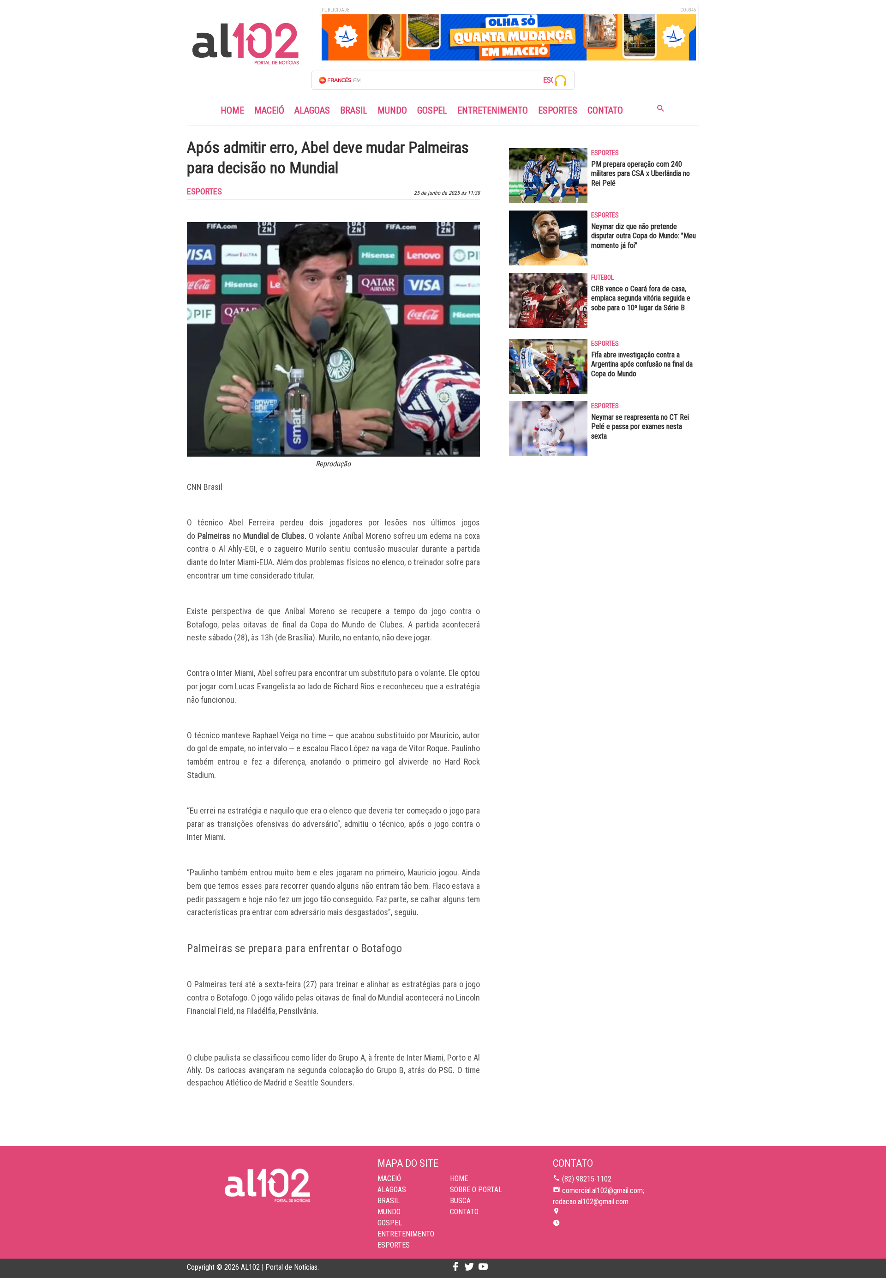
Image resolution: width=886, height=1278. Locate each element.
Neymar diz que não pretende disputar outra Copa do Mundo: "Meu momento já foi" (643, 236)
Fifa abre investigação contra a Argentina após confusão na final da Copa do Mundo (642, 364)
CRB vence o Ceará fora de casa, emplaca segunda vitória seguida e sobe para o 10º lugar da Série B (640, 298)
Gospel (432, 110)
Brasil (353, 110)
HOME (459, 1178)
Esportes (557, 110)
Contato (605, 110)
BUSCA (460, 1200)
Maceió (269, 110)
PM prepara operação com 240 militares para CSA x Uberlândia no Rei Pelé (640, 174)
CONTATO (464, 1211)
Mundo (392, 110)
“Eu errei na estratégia (224, 810)
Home (232, 110)
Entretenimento (492, 110)
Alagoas (312, 110)
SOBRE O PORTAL (476, 1189)
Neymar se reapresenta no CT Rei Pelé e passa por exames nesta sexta (640, 427)
